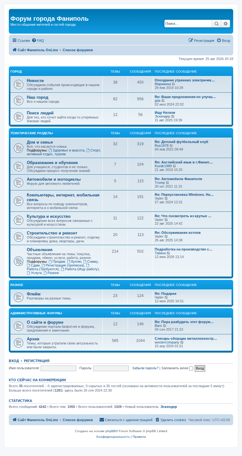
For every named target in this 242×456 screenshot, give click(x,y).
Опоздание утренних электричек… (185, 80)
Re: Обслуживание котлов (178, 232)
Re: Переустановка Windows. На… (184, 194)
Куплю (76, 261)
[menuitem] (38, 40)
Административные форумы (36, 313)
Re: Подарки (165, 293)
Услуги (36, 273)
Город (16, 71)
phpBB (111, 431)
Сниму (92, 261)
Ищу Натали (165, 112)
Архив (33, 339)
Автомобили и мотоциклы (54, 179)
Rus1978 (162, 145)
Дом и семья (40, 142)
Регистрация (36, 361)
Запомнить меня (175, 368)
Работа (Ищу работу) (82, 269)
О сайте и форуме (45, 322)
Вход (14, 361)
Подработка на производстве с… (183, 249)
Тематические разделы (31, 133)
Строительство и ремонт (52, 233)
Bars (158, 325)
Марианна (163, 84)
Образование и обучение (52, 162)
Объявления (40, 249)
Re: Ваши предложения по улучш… (185, 97)
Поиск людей (40, 113)
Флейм (34, 294)
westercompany (167, 342)
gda (157, 100)
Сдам (35, 265)
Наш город (37, 97)
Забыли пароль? (145, 368)
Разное (53, 273)
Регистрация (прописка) (65, 265)
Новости (35, 80)
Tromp (160, 182)
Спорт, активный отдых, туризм (64, 152)
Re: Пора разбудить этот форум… (184, 322)
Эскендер (162, 116)
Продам (59, 261)
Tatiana (160, 253)
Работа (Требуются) (43, 269)
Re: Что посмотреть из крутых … (183, 216)
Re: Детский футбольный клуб (181, 142)
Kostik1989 (163, 166)
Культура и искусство (49, 216)
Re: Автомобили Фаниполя (178, 179)
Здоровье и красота (68, 150)
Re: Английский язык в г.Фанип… (184, 162)
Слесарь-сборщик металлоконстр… (186, 338)
